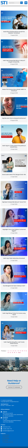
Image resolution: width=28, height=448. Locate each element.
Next (19, 352)
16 (14, 352)
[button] (25, 2)
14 (10, 352)
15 (12, 352)
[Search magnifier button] (21, 3)
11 (24, 351)
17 (16, 352)
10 (22, 351)
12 (26, 351)
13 (8, 352)
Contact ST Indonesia (14, 387)
